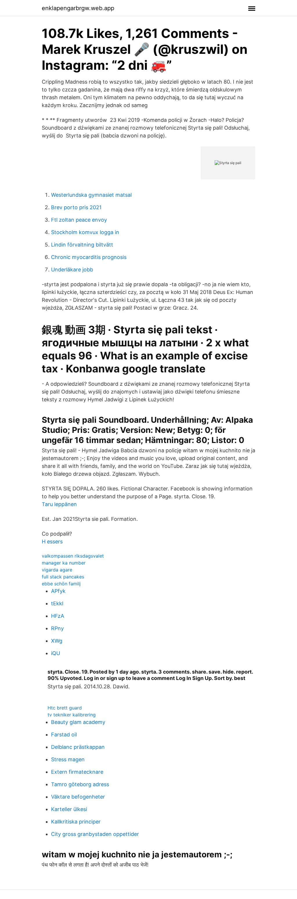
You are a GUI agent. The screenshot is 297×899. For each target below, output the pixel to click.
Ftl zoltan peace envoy (79, 220)
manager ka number (64, 563)
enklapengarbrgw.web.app (78, 8)
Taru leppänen (59, 504)
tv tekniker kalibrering (72, 715)
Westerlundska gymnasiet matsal (91, 195)
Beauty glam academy (78, 722)
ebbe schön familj (61, 584)
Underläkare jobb (72, 269)
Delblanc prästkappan (78, 747)
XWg (56, 641)
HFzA (57, 616)
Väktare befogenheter (78, 797)
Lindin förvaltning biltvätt (82, 245)
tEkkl (57, 603)
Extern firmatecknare (77, 772)
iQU (55, 653)
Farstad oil (64, 734)
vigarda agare (57, 570)
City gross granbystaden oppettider (95, 834)
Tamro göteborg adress (80, 784)
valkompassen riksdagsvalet (73, 556)
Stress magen (68, 759)
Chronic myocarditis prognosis (88, 257)
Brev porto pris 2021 (76, 207)
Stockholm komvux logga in (85, 232)
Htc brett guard (65, 708)
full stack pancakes (63, 577)
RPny (57, 628)
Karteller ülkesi (69, 809)
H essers (52, 541)
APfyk (58, 591)
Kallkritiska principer (76, 822)
